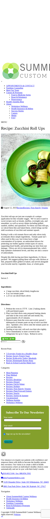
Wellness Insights (13, 400)
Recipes (9, 377)
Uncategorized (12, 398)
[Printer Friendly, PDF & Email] (8, 338)
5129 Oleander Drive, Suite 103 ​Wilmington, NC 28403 (26, 482)
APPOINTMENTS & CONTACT (20, 86)
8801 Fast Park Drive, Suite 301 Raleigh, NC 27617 (24, 486)
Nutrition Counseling (14, 88)
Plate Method (11, 375)
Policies (17, 514)
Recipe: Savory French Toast (18, 356)
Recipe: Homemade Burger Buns (19, 360)
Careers (14, 113)
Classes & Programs (14, 93)
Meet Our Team (12, 90)
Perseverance (16, 99)
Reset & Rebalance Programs (18, 506)
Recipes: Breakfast (13, 380)
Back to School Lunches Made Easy (21, 363)
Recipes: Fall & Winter (15, 384)
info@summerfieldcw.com (13, 478)
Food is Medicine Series (21, 95)
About (8, 104)
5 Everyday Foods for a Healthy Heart (21, 354)
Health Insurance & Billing (22, 109)
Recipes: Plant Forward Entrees (19, 391)
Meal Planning (12, 373)
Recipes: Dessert (13, 382)
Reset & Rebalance (19, 97)
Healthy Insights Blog (15, 102)
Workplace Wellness (19, 106)
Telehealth (10, 508)
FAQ (13, 118)
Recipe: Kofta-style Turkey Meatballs (21, 358)
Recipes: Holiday (13, 386)
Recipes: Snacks (12, 393)
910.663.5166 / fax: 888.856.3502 (17, 473)
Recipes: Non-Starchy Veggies (18, 389)
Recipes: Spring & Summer (17, 396)
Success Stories (17, 111)
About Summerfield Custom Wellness (21, 496)
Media (13, 115)
